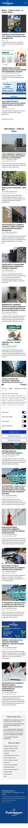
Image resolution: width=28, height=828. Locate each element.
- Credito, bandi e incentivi (9, 757)
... (24, 711)
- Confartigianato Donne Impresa (11, 755)
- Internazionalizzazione (9, 767)
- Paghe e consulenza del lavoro (10, 769)
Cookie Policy (12, 796)
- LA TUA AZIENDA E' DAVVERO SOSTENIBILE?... (10, 737)
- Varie (4, 776)
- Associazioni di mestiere (9, 750)
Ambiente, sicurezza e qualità (12, 454)
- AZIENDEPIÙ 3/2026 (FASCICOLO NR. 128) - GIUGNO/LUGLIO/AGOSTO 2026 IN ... (14, 720)
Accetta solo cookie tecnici (14, 440)
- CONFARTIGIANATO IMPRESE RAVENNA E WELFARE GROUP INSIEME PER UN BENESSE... (13, 725)
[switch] (24, 417)
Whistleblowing (22, 798)
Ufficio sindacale (9, 270)
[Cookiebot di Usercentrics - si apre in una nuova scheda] (19, 384)
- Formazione (6, 762)
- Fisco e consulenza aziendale (10, 760)
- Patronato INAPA (7, 771)
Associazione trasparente (12, 798)
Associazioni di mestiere (11, 159)
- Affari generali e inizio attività (10, 746)
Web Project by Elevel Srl (6, 801)
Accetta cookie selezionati (14, 436)
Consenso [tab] (4, 388)
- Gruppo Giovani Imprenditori (10, 764)
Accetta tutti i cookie (14, 432)
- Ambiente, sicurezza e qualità (10, 748)
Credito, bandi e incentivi (11, 191)
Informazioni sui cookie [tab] (20, 388)
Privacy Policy (5, 796)
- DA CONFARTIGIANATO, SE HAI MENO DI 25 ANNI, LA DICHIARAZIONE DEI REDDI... (13, 734)
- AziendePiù (6, 753)
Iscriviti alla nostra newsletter (9, 800)
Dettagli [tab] (10, 388)
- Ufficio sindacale (7, 774)
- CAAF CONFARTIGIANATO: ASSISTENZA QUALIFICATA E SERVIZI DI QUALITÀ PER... (13, 730)
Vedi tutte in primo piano (7, 119)
